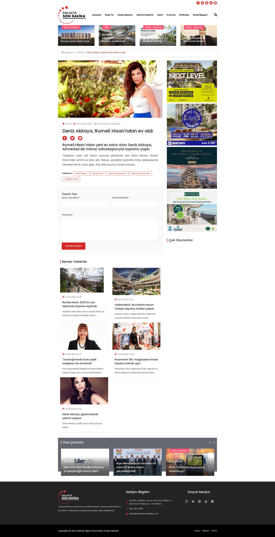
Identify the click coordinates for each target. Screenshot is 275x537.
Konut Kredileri (71, 27)
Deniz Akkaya (81, 173)
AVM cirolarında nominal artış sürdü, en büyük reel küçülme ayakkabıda (116, 38)
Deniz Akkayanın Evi (117, 173)
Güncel (79, 52)
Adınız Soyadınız (71, 197)
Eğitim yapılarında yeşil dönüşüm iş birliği (156, 40)
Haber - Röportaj (153, 27)
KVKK (214, 530)
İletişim (206, 530)
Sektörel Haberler (145, 14)
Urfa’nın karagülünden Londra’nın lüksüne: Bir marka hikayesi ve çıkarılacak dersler (196, 36)
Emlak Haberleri (125, 14)
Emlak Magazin (200, 14)
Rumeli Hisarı (97, 173)
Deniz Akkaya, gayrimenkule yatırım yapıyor (80, 416)
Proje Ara (171, 14)
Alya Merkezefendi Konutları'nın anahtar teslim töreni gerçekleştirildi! (136, 467)
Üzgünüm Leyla (71, 179)
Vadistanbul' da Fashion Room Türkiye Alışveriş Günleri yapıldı (134, 306)
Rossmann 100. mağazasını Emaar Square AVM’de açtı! (136, 361)
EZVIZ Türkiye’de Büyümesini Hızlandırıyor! (186, 469)
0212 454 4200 (136, 508)
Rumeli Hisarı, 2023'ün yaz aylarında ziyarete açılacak (79, 304)
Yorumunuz (67, 214)
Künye (197, 530)
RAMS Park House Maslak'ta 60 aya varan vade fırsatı (76, 40)
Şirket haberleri (179, 451)
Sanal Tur (109, 14)
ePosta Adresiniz (121, 197)
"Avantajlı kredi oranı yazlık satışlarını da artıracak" (79, 361)
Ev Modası (184, 14)
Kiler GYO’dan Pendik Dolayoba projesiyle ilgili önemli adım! (84, 469)
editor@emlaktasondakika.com (143, 513)
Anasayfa (96, 14)
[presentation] (210, 442)
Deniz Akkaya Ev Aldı (140, 173)
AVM (107, 27)
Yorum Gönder (73, 246)
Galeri (160, 14)
